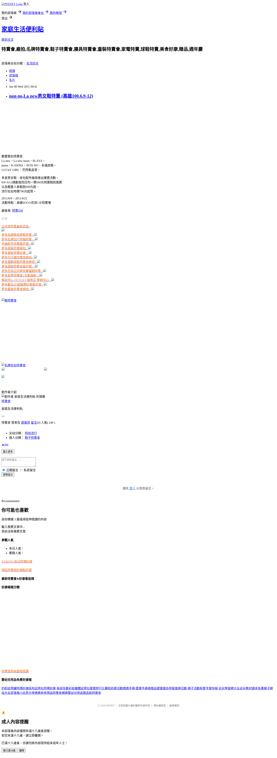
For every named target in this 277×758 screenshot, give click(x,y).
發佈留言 (8, 474)
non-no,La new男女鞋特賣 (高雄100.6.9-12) (51, 95)
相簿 (12, 71)
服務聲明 (174, 705)
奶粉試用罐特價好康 (15, 688)
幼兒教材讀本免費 (252, 688)
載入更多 (8, 451)
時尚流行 (31, 433)
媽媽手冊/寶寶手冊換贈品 (140, 688)
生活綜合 (32, 63)
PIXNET (110, 705)
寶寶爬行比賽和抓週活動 (106, 688)
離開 (21, 750)
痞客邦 (25, 422)
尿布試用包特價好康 (42, 688)
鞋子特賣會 (32, 437)
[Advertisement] (30, 126)
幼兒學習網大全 (229, 688)
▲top (5, 444)
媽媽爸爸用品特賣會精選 (51, 692)
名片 (12, 80)
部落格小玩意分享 (23, 692)
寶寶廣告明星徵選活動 (172, 688)
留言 (34, 422)
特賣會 (6, 401)
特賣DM (17, 210)
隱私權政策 (160, 705)
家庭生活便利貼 (23, 29)
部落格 (13, 75)
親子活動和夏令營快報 (203, 688)
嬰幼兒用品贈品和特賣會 (84, 692)
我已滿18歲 (9, 750)
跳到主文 (8, 39)
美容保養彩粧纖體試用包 (73, 688)
